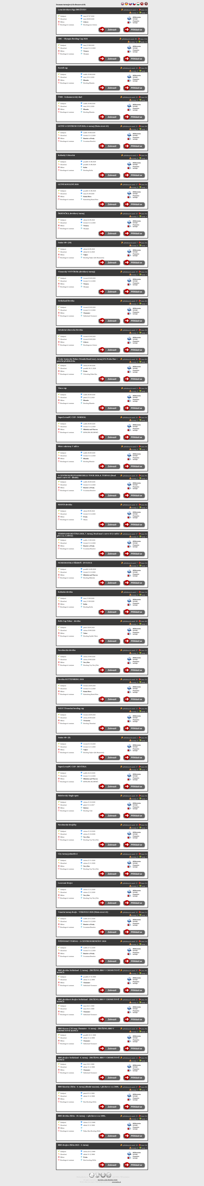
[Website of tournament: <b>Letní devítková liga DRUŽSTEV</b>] (133, 19)
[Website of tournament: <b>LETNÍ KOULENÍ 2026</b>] (133, 194)
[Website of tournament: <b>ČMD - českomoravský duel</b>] (133, 107)
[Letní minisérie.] (133, 140)
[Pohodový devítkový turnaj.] (133, 314)
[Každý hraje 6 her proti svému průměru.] (133, 198)
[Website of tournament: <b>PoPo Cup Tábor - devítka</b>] (133, 631)
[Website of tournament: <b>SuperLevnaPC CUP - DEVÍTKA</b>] (133, 776)
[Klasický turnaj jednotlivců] (133, 809)
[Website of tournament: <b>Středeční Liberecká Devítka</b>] (133, 340)
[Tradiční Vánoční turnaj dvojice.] (133, 926)
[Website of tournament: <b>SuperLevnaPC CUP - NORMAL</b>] (133, 427)
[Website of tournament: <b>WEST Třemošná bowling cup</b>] (133, 718)
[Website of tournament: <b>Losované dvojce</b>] (133, 893)
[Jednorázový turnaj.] (133, 955)
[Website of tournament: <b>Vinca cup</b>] (133, 398)
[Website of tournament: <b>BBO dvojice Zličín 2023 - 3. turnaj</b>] (133, 1155)
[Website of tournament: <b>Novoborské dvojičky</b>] (133, 835)
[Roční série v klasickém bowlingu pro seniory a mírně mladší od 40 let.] (133, 256)
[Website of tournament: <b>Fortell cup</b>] (133, 78)
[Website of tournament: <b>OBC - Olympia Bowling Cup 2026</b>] (133, 49)
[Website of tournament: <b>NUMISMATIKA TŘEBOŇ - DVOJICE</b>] (133, 573)
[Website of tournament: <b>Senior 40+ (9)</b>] (133, 747)
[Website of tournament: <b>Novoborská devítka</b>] (133, 660)
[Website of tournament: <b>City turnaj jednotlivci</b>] (133, 864)
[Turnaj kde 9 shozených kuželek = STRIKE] (133, 693)
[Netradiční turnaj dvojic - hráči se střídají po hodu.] (133, 1071)
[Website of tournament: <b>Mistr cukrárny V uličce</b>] (133, 456)
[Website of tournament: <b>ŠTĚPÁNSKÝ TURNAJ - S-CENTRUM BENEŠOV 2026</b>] (133, 951)
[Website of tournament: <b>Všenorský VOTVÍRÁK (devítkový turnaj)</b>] (133, 282)
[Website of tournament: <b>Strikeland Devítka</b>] (133, 311)
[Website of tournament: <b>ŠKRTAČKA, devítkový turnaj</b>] (133, 223)
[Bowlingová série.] (133, 489)
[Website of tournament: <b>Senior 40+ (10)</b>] (133, 252)
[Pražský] (133, 518)
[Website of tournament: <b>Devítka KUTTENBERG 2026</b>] (133, 689)
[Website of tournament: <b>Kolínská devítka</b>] (133, 602)
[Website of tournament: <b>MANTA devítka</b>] (133, 514)
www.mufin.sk (116, 1182)
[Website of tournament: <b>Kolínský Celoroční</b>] (133, 165)
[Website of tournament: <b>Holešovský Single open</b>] (133, 805)
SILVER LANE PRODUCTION (107, 1180)
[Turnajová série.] (133, 547)
